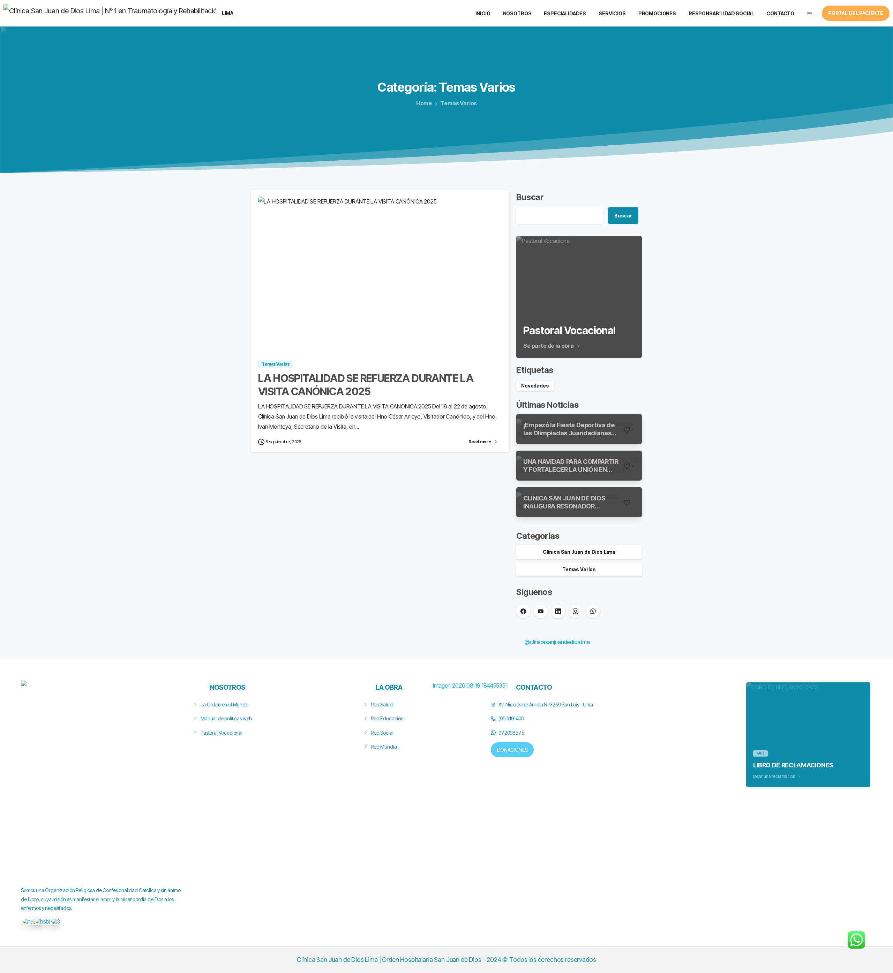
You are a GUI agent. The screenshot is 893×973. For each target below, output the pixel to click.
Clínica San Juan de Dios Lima (579, 552)
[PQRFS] (30, 921)
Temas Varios (458, 103)
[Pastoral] (55, 921)
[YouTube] (541, 611)
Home (424, 103)
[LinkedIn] (558, 611)
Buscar (530, 197)
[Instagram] (576, 611)
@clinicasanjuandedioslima (557, 641)
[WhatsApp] (593, 611)
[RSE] (46, 921)
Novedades (535, 386)
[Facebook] (523, 611)
